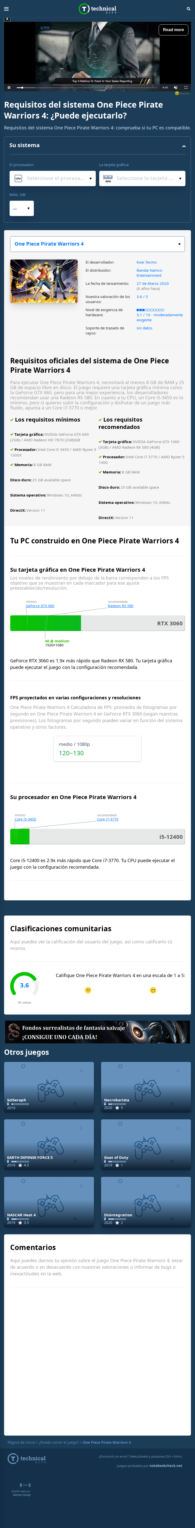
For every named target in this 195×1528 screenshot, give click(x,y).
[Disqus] (97, 1360)
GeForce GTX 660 (40, 605)
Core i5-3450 (25, 819)
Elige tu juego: (97, 244)
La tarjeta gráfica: (114, 164)
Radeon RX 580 (120, 605)
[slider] (87, 87)
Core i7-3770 (107, 819)
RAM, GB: (17, 194)
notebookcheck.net (166, 1465)
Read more (173, 30)
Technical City (97, 9)
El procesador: (21, 164)
